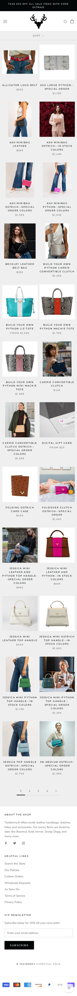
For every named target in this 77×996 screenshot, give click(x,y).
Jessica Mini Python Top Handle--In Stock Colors (20, 701)
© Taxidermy (26, 964)
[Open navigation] (5, 21)
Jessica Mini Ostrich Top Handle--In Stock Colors (57, 640)
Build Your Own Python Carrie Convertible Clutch (57, 268)
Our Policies (11, 870)
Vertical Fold (49, 964)
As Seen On (12, 889)
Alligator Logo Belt (20, 85)
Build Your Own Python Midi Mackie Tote (20, 386)
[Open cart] (72, 21)
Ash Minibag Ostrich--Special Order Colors (20, 207)
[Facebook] (5, 843)
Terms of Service (14, 896)
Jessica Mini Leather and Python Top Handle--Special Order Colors (19, 575)
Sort (37, 35)
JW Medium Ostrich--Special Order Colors (57, 766)
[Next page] (56, 791)
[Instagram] (23, 843)
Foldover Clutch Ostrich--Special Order (57, 511)
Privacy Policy (13, 902)
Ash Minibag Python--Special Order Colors (57, 207)
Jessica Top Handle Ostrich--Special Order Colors (20, 766)
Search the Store (14, 863)
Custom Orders (13, 876)
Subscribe (19, 945)
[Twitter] (14, 843)
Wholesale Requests (17, 883)
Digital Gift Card (57, 443)
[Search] (65, 21)
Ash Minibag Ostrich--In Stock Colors (57, 146)
